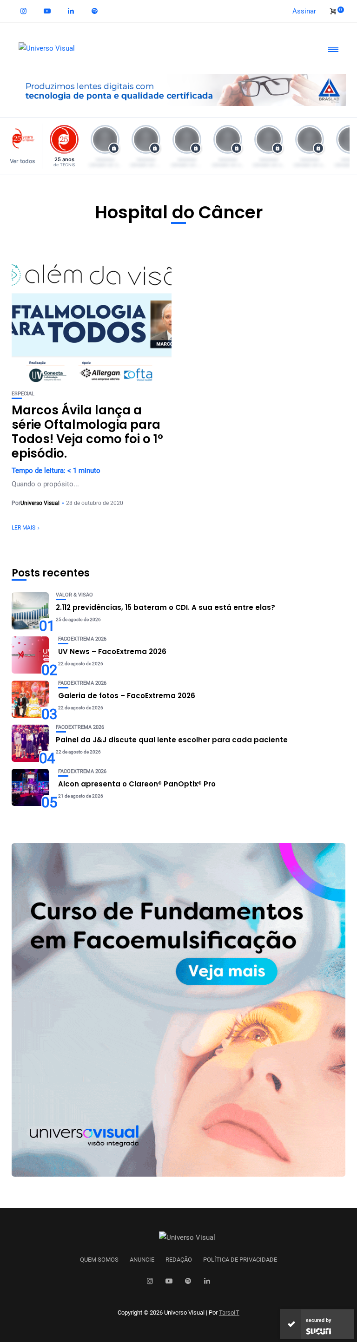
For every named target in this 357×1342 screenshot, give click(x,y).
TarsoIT (229, 1312)
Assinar (304, 11)
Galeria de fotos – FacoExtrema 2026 (126, 695)
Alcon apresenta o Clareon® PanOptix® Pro (137, 784)
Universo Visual (40, 503)
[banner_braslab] (178, 89)
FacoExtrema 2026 (82, 639)
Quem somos (99, 1260)
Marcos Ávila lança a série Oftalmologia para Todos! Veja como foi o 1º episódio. (87, 432)
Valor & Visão (74, 594)
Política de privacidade (240, 1260)
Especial (23, 393)
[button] (24, 146)
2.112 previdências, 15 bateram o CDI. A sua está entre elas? (165, 607)
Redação (178, 1260)
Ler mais (23, 527)
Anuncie (142, 1260)
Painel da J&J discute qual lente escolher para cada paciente (172, 740)
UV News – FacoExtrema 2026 (112, 651)
